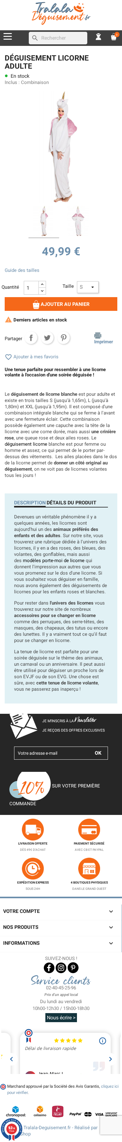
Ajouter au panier (64, 304)
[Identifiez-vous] (98, 36)
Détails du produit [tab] (71, 503)
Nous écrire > (61, 1018)
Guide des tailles (22, 270)
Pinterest (63, 337)
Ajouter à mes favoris (31, 357)
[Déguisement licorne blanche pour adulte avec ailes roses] (78, 222)
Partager (31, 337)
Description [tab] (30, 503)
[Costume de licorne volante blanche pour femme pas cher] (43, 222)
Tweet (47, 337)
